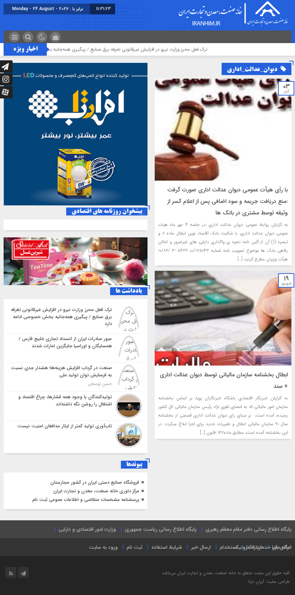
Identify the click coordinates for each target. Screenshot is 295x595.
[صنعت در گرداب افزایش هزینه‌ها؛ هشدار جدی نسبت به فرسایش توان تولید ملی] (75, 377)
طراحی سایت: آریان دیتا (269, 581)
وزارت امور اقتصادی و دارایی (87, 529)
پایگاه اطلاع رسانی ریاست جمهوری (160, 529)
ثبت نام (134, 547)
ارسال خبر (201, 547)
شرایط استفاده (166, 547)
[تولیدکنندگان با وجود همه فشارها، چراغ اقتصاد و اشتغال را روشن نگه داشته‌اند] (75, 406)
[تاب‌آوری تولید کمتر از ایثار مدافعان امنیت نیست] (75, 434)
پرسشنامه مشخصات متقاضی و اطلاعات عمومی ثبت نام (85, 499)
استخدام (228, 547)
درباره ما (254, 547)
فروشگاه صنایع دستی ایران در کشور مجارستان (94, 482)
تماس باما (281, 547)
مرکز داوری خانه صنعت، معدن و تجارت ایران (96, 491)
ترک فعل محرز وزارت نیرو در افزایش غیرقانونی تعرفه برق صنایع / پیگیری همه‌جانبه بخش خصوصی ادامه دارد (121, 49)
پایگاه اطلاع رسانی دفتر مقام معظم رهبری (248, 529)
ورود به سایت (103, 547)
